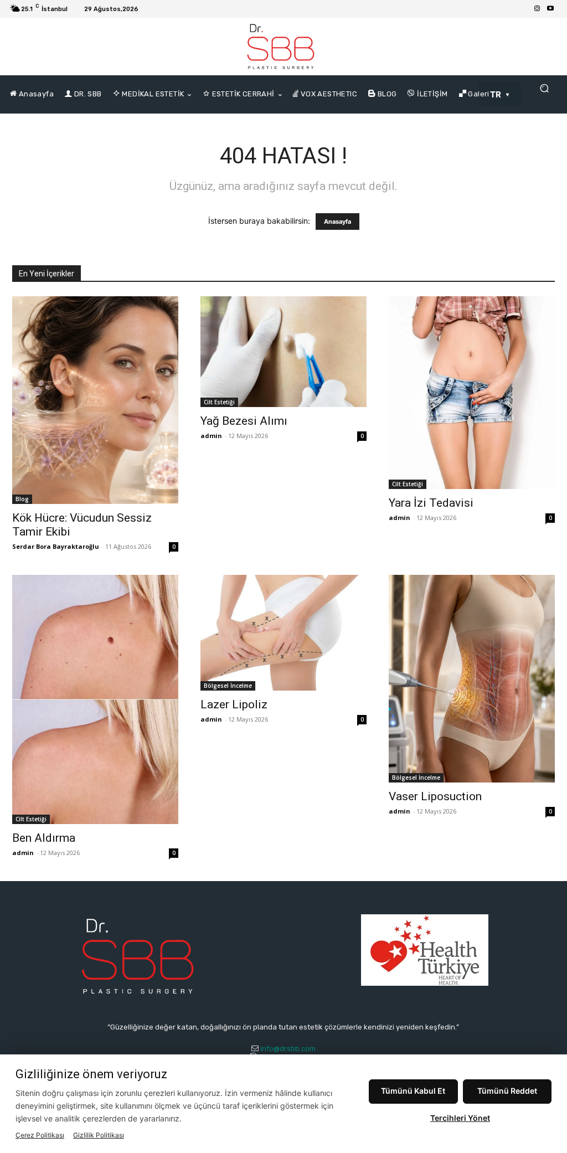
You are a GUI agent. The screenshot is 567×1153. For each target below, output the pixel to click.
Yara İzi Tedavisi (431, 502)
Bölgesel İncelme (228, 685)
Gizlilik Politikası (98, 1135)
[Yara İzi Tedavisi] (472, 392)
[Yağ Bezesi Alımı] (283, 351)
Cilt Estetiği (219, 402)
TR (496, 94)
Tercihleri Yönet (460, 1118)
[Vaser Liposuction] (472, 679)
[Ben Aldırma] (95, 699)
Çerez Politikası (40, 1135)
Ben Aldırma (43, 838)
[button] (544, 88)
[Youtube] (550, 9)
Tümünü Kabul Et (413, 1090)
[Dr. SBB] (281, 46)
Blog (22, 499)
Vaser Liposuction (435, 796)
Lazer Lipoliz (233, 704)
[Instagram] (537, 9)
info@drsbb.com (288, 1048)
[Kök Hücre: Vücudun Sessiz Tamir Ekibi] (95, 400)
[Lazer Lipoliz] (283, 633)
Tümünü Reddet (507, 1090)
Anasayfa (337, 221)
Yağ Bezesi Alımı (243, 421)
